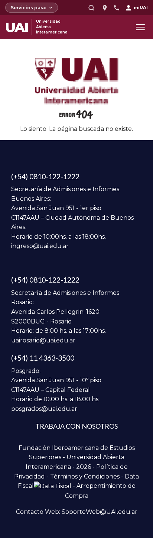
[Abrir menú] (140, 27)
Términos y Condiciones (85, 476)
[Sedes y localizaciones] (104, 7)
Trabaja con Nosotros (76, 426)
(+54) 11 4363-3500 (42, 358)
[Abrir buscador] (91, 8)
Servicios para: (28, 7)
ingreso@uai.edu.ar (40, 245)
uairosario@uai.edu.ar (43, 340)
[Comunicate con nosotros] (116, 7)
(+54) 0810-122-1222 (45, 176)
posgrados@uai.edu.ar (44, 408)
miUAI (141, 7)
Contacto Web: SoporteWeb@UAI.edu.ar (76, 511)
